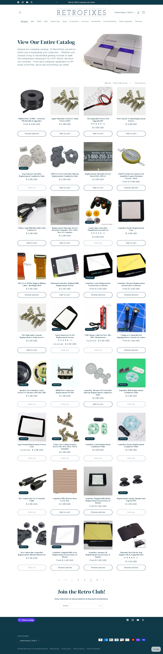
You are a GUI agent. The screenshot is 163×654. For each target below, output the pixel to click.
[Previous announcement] (56, 2)
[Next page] (103, 580)
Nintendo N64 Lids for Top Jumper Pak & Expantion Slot (131, 553)
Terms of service (78, 649)
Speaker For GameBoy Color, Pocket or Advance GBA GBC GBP (32, 391)
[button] (20, 12)
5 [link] (91, 580)
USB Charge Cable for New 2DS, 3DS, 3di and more (98, 336)
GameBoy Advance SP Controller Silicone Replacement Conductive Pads (98, 392)
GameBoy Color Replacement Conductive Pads (98, 445)
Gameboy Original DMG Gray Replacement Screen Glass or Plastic (65, 554)
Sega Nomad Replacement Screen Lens (32, 445)
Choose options (32, 134)
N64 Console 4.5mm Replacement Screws (131, 120)
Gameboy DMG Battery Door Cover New (65, 499)
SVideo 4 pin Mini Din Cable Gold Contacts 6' (31, 229)
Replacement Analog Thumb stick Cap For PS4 (131, 499)
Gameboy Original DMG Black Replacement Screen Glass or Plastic (98, 500)
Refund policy (54, 649)
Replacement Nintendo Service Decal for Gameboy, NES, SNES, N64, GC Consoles (65, 230)
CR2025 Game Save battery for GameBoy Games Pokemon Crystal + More (131, 176)
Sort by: (108, 83)
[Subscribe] (99, 605)
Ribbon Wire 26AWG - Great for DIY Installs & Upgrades (32, 120)
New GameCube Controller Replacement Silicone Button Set (32, 553)
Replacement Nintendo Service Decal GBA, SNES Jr (98, 175)
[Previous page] (59, 580)
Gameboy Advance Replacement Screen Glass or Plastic (131, 284)
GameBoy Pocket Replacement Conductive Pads (131, 445)
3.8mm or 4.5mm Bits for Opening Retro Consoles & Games (131, 336)
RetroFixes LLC (28, 649)
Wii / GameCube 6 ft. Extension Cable (32, 499)
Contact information (93, 649)
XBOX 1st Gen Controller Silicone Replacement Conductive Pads (65, 175)
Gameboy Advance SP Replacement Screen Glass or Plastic (98, 554)
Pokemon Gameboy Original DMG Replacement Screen (65, 284)
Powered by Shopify (41, 649)
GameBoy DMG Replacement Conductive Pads (131, 391)
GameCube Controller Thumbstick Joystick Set (98, 229)
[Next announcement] (106, 2)
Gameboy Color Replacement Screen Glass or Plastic (98, 284)
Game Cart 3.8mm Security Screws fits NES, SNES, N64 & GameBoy (65, 446)
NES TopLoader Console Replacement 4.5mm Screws (32, 336)
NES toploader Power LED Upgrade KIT (98, 120)
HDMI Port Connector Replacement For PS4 (65, 391)
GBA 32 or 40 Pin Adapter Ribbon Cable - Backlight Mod (32, 284)
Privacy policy (66, 649)
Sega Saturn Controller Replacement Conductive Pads (32, 175)
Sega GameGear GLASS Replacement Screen (65, 336)
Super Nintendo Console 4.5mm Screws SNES (65, 120)
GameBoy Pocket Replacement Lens (131, 229)
